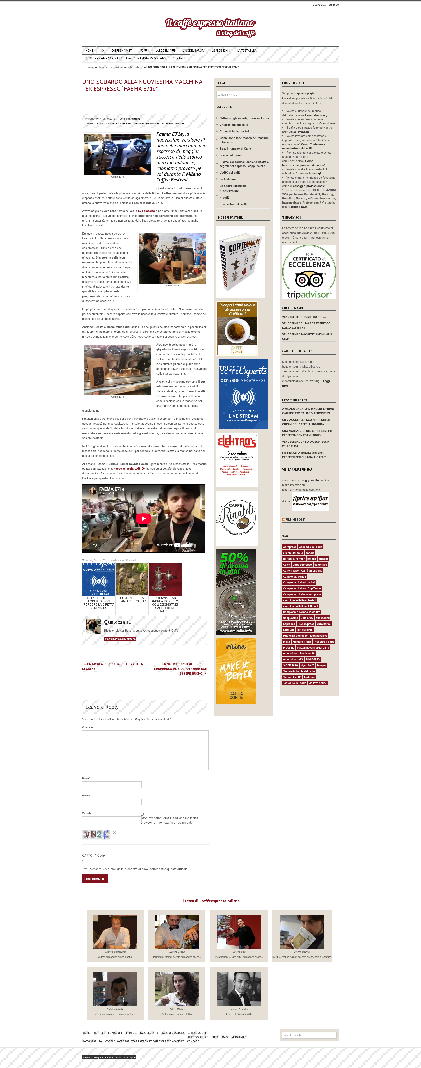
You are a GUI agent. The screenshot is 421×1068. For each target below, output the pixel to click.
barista (310, 553)
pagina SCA (299, 206)
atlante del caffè (293, 553)
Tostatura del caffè (294, 683)
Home (89, 50)
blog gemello (310, 480)
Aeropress (289, 547)
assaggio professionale (309, 186)
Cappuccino (290, 618)
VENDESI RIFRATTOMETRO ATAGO (304, 317)
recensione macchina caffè (122, 560)
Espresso (289, 624)
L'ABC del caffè (230, 172)
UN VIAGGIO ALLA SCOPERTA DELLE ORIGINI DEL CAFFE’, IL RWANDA (306, 422)
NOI (102, 50)
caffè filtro (320, 565)
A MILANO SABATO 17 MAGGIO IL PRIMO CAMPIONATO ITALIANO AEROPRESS (308, 411)
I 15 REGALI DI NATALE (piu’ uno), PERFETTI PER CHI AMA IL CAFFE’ (304, 455)
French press (306, 624)
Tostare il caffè (292, 677)
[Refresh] (114, 832)
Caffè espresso (302, 565)
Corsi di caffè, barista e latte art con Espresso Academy (126, 58)
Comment (88, 727)
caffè (226, 197)
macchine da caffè (172, 123)
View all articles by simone (120, 638)
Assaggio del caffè (310, 547)
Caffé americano (311, 570)
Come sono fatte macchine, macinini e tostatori (244, 140)
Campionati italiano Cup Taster (302, 588)
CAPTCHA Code (93, 855)
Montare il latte (302, 641)
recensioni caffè (293, 659)
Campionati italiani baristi (299, 582)
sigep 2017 (307, 665)
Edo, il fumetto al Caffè (235, 148)
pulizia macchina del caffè (313, 647)
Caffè (286, 565)
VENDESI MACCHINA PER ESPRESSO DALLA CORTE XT (306, 325)
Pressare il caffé (324, 641)
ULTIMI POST (295, 519)
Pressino (288, 647)
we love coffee (318, 683)
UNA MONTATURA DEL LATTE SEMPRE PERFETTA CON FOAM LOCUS (307, 433)
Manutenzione (319, 636)
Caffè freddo (291, 570)
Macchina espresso (295, 636)
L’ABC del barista (193, 50)
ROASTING (313, 659)
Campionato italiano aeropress (302, 594)
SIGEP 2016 (290, 665)
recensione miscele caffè (299, 653)
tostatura (310, 677)
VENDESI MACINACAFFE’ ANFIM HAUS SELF (307, 336)
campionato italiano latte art (300, 606)
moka (286, 641)
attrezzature (135, 67)
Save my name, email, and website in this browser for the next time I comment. (169, 820)
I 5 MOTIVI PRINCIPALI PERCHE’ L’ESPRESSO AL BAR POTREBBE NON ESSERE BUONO (180, 668)
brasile (311, 559)
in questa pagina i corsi (299, 95)
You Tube (333, 5)
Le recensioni (221, 50)
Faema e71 (100, 560)
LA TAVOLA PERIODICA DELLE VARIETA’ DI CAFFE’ (112, 666)
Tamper (321, 665)
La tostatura (247, 50)
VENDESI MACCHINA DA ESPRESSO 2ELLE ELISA (305, 444)
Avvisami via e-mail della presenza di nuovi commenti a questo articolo (138, 869)
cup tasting (323, 618)
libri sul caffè (305, 630)
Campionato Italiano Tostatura (301, 612)
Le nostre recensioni (111, 67)
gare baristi (324, 624)
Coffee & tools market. (235, 131)
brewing (323, 559)
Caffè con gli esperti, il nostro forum (244, 118)
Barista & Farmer (294, 559)
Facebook (318, 5)
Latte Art (288, 630)
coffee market (121, 50)
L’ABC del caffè (166, 50)
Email (86, 795)
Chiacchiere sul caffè (119, 123)
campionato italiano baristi (299, 600)
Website (86, 813)
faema (89, 560)
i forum (144, 50)
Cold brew (307, 618)
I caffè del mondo (231, 155)
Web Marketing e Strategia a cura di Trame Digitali (109, 1057)
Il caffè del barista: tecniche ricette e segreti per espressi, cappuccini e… (244, 164)
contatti (179, 58)
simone (136, 119)
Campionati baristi (294, 576)
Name (86, 778)
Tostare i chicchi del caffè (299, 671)
